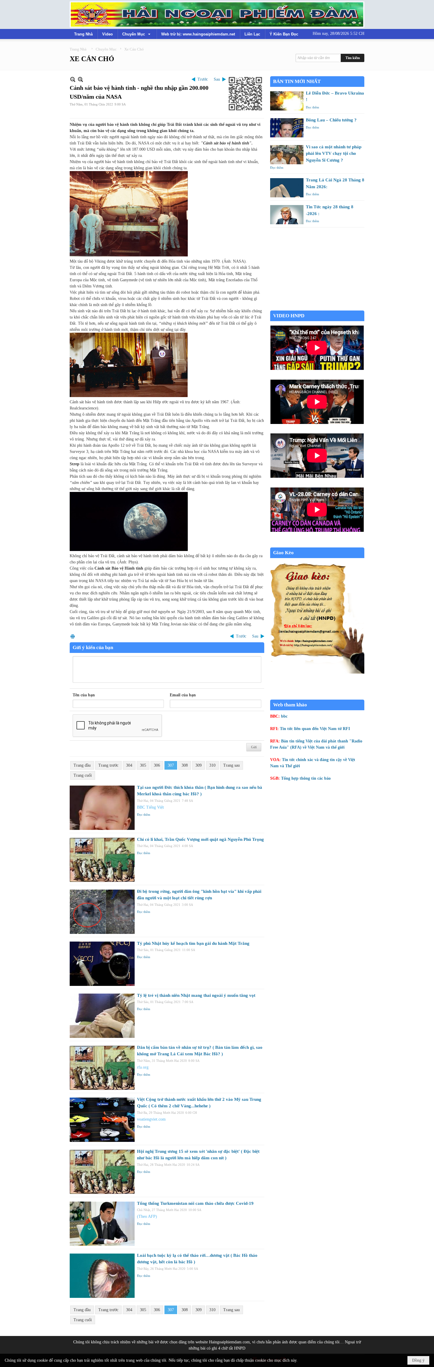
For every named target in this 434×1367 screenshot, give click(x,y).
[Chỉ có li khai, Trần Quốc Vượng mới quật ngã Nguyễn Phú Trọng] (102, 860)
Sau (217, 79)
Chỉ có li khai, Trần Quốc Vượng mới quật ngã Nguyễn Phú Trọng (200, 839)
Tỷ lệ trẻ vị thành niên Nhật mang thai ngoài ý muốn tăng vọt (196, 995)
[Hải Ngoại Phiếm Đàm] (217, 14)
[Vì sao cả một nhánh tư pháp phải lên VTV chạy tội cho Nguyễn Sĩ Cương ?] (287, 154)
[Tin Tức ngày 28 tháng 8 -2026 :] (287, 214)
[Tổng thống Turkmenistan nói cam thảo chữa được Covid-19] (102, 1224)
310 (212, 765)
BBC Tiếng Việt (150, 807)
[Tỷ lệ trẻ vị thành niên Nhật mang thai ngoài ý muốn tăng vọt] (102, 1016)
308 (185, 765)
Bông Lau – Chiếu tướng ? (331, 120)
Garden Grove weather (317, 307)
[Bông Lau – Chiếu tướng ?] (287, 127)
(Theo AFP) (147, 1216)
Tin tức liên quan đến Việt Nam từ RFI (315, 728)
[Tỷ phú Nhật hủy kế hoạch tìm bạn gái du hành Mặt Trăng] (102, 964)
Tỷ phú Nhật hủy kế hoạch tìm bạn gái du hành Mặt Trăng (193, 943)
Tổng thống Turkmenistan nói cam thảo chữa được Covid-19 (195, 1203)
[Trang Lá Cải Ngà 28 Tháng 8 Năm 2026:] (287, 187)
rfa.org (143, 1067)
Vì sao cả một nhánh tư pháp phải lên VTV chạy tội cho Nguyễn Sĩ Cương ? (333, 153)
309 (198, 765)
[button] (137, 34)
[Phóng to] (80, 79)
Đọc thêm (143, 814)
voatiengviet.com (151, 1119)
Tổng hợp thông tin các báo (306, 778)
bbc (284, 716)
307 (171, 765)
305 (143, 765)
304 (129, 765)
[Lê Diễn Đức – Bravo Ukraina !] (287, 100)
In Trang (73, 636)
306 (157, 765)
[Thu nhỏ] (73, 79)
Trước (203, 79)
